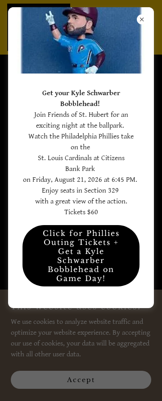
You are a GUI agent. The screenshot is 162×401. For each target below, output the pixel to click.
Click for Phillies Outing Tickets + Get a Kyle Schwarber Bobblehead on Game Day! (81, 256)
